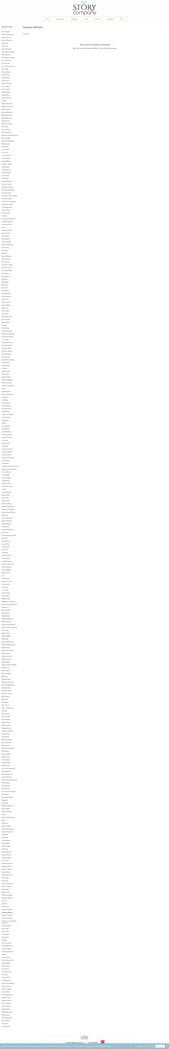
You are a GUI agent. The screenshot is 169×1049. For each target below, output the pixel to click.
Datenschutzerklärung (105, 1046)
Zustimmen (160, 1046)
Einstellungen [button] (139, 1046)
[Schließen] (167, 1046)
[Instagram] (102, 1042)
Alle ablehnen (149, 1046)
